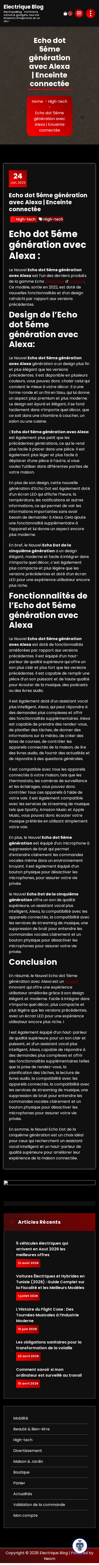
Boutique (21, 1472)
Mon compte (25, 1515)
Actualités (22, 1494)
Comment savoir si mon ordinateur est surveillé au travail (49, 1372)
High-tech (57, 101)
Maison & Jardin (28, 1461)
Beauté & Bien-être (31, 1429)
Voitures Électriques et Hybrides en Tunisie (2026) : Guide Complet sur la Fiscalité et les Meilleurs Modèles (50, 1281)
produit (72, 981)
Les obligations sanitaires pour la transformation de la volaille (48, 1345)
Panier (19, 1483)
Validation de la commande (39, 1504)
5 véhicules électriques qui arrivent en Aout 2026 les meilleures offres (42, 1249)
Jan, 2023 (18, 178)
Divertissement (27, 1450)
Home (37, 101)
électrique (54, 281)
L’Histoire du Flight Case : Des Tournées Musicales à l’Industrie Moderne (47, 1315)
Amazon (76, 281)
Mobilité (20, 1418)
